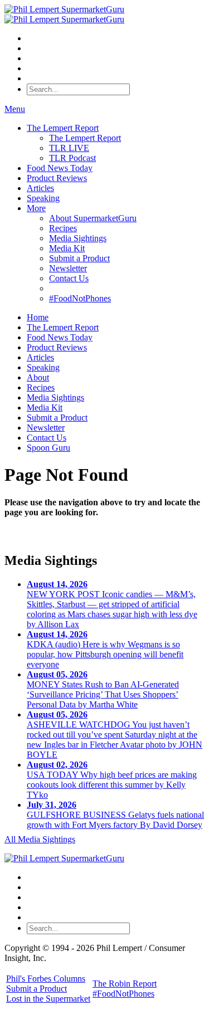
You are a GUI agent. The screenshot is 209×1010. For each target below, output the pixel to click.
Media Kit (67, 248)
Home (37, 317)
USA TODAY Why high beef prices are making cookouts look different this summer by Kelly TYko (112, 779)
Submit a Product (79, 258)
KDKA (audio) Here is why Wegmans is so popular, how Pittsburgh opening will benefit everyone (105, 649)
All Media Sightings (39, 839)
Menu (14, 109)
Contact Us (69, 278)
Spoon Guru (48, 447)
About (38, 377)
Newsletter (68, 268)
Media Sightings (77, 238)
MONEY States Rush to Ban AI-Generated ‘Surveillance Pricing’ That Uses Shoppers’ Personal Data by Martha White (103, 689)
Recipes (63, 228)
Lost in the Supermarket (48, 998)
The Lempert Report (63, 128)
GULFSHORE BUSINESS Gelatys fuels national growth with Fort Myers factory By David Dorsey (115, 815)
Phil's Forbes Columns (45, 978)
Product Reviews (57, 178)
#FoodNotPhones (80, 298)
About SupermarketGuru (93, 218)
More (36, 208)
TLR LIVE (69, 148)
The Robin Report (125, 983)
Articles (40, 188)
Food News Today (60, 168)
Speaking (43, 198)
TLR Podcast (72, 158)
